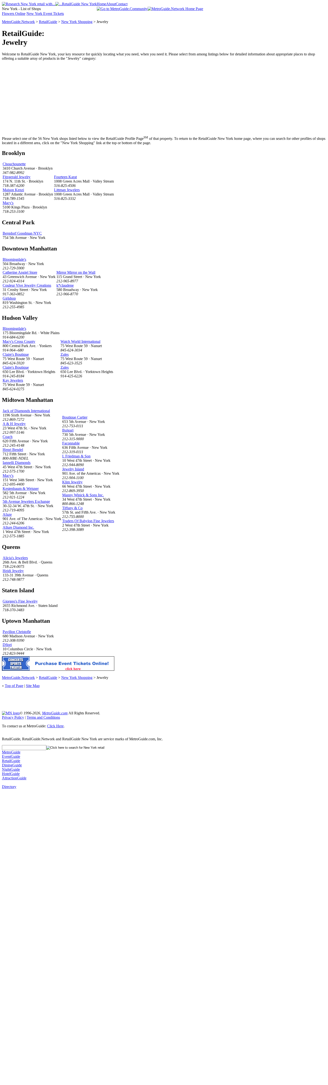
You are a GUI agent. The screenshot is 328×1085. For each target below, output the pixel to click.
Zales (65, 354)
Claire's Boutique (16, 354)
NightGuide (11, 769)
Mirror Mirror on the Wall (75, 272)
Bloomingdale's (14, 259)
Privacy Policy (13, 717)
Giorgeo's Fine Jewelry (20, 601)
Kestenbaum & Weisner (21, 488)
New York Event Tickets (45, 14)
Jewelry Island (73, 469)
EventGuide (11, 756)
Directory (9, 787)
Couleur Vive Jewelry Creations (27, 285)
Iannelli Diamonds (16, 463)
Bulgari (67, 430)
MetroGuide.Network (18, 22)
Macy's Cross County (19, 341)
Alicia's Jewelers (15, 558)
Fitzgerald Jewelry (16, 177)
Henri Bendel (13, 450)
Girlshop (9, 298)
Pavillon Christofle (17, 632)
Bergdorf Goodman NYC (22, 233)
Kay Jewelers (13, 380)
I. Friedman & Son (76, 456)
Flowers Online (13, 14)
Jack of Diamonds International (26, 411)
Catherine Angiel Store (20, 272)
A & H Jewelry (14, 424)
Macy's (8, 203)
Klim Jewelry (72, 482)
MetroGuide (11, 752)
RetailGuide (48, 22)
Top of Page (14, 686)
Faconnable (71, 443)
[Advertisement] (164, 98)
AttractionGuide (14, 778)
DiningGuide (12, 765)
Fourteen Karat (65, 177)
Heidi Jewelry (13, 571)
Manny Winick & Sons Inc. (83, 495)
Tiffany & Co (72, 508)
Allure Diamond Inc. (18, 527)
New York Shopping (76, 22)
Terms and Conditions (43, 717)
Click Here (55, 726)
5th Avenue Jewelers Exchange (26, 501)
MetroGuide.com (55, 713)
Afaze (7, 514)
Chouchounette (14, 164)
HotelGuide (11, 774)
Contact (122, 4)
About (111, 4)
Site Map (33, 686)
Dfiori (7, 645)
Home (101, 4)
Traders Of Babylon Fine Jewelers (88, 521)
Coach (7, 437)
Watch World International (80, 341)
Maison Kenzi (13, 190)
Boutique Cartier (74, 417)
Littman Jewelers (67, 190)
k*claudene (65, 285)
